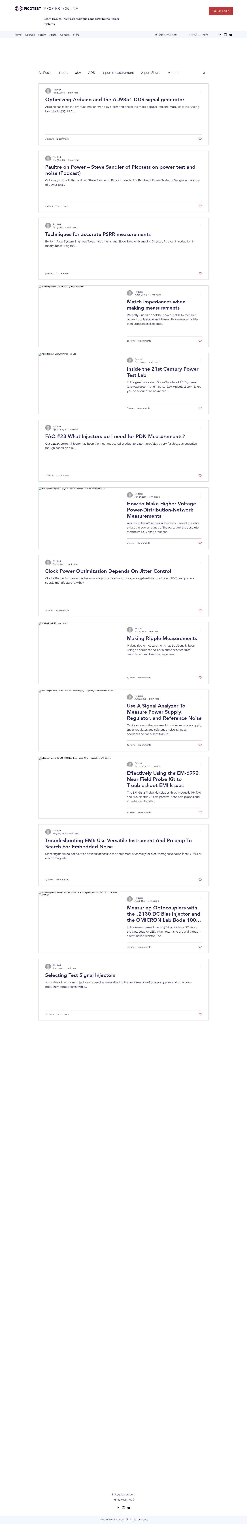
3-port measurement (118, 72)
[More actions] (201, 91)
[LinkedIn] (220, 35)
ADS (91, 72)
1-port (63, 72)
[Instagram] (225, 35)
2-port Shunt (150, 72)
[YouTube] (231, 35)
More (172, 72)
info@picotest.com (166, 34)
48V (78, 72)
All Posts (45, 72)
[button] (204, 73)
